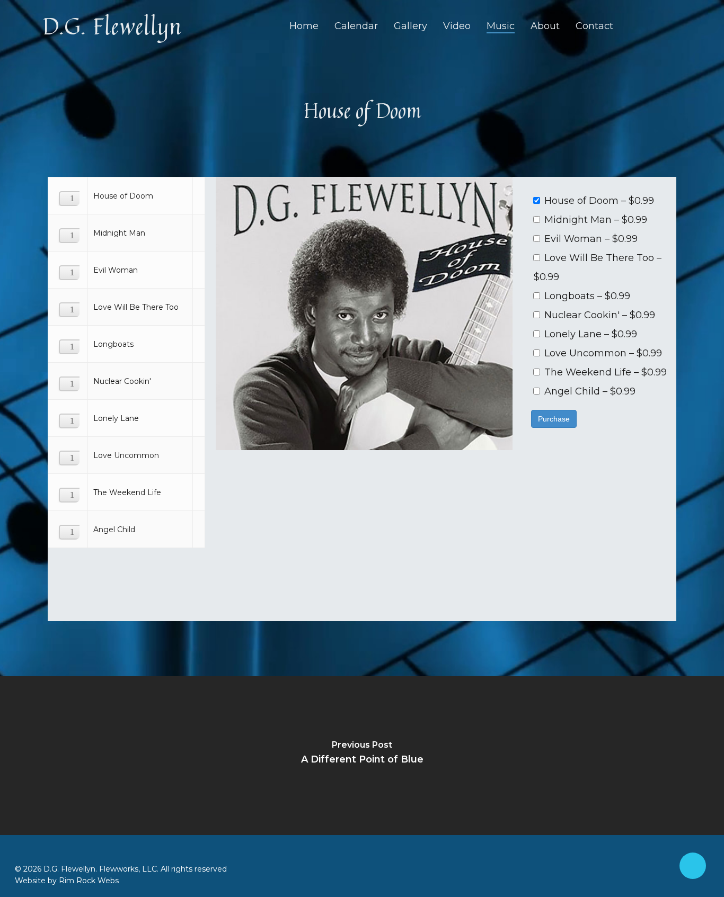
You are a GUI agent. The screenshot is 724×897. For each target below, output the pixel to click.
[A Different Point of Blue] (362, 755)
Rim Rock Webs (89, 880)
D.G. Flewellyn (112, 26)
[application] (67, 194)
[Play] (73, 199)
